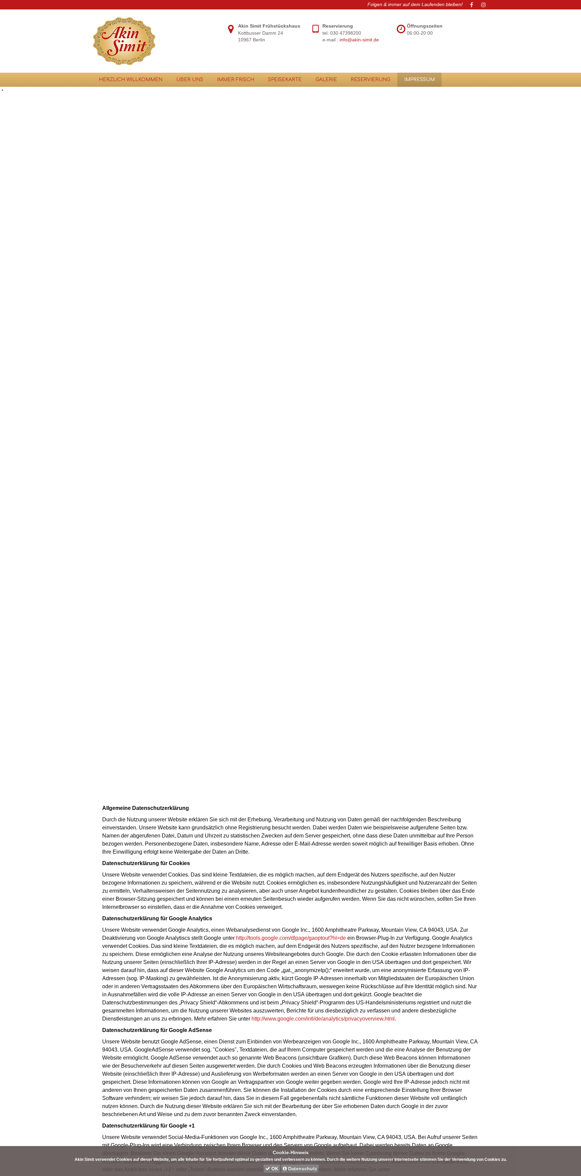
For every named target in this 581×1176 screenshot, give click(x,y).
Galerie (326, 79)
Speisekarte (285, 79)
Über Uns (189, 79)
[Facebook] (471, 4)
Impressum (419, 79)
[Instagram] (483, 4)
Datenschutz (302, 1168)
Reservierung (370, 79)
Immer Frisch (235, 79)
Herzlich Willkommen (130, 79)
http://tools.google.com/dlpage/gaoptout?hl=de (291, 938)
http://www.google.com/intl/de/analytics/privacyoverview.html (322, 1019)
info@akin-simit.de (359, 39)
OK (274, 1168)
